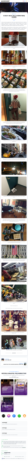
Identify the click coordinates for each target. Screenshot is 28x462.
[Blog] (3, 416)
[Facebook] (25, 1)
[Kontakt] (26, 1)
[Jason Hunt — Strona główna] (5, 1)
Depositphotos (24, 447)
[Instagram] (23, 1)
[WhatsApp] (19, 416)
